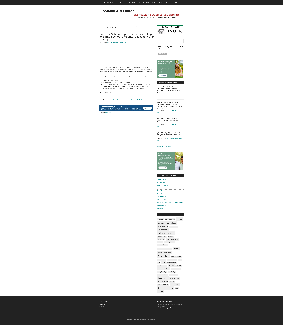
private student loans (163, 268)
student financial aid (163, 281)
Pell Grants (178, 265)
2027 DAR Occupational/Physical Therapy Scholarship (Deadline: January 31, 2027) (168, 120)
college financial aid (167, 223)
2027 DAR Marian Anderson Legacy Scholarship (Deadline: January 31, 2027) (169, 134)
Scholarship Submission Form (170, 308)
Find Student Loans (162, 196)
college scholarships (166, 233)
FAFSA (176, 248)
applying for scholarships (170, 219)
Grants (163, 262)
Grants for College (161, 188)
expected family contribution (165, 248)
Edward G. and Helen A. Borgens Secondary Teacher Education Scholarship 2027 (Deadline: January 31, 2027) (169, 89)
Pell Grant (171, 265)
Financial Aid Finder (116, 11)
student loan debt (175, 284)
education (160, 242)
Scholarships (108, 112)
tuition (176, 288)
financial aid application (176, 256)
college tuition (171, 236)
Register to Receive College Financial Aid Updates (170, 202)
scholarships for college (174, 278)
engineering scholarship (170, 242)
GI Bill (180, 259)
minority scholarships (162, 265)
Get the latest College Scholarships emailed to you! (170, 47)
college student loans (162, 236)
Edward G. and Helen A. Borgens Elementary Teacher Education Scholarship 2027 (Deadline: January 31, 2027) (169, 105)
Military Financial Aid (162, 185)
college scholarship (163, 229)
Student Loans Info (165, 288)
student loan (172, 281)
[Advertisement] (127, 56)
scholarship (172, 272)
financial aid (163, 256)
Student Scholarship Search (164, 193)
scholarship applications (163, 274)
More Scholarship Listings (164, 146)
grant (159, 262)
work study (160, 291)
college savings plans (174, 226)
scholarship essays (174, 274)
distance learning (174, 239)
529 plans (160, 219)
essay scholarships (162, 245)
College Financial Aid (162, 179)
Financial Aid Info (161, 199)
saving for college (162, 272)
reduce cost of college (176, 268)
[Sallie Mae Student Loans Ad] (126, 111)
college (179, 219)
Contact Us (160, 208)
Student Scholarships (162, 191)
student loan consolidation (163, 284)
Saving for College (161, 182)
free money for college (172, 259)
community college (161, 239)
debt (168, 239)
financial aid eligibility (162, 259)
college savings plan (163, 226)
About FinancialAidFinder (163, 205)
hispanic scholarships (171, 262)
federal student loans (164, 252)
